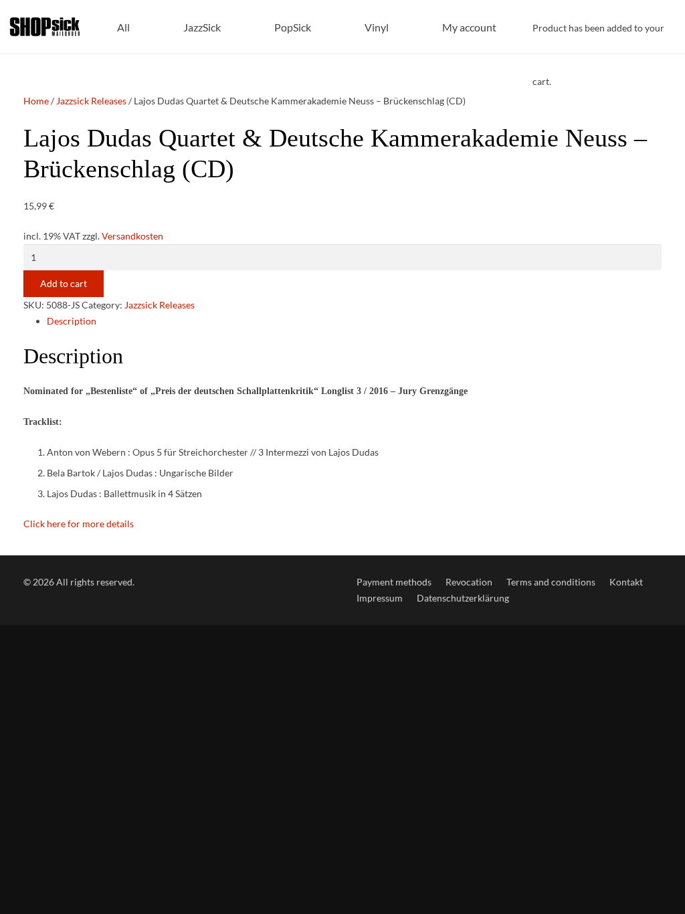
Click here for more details (78, 523)
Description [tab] (71, 321)
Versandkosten (132, 236)
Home (36, 100)
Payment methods (394, 581)
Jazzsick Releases (91, 100)
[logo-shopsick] (44, 27)
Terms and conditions (550, 581)
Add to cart (63, 283)
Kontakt (626, 581)
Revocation (469, 581)
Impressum (380, 598)
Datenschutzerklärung (463, 598)
